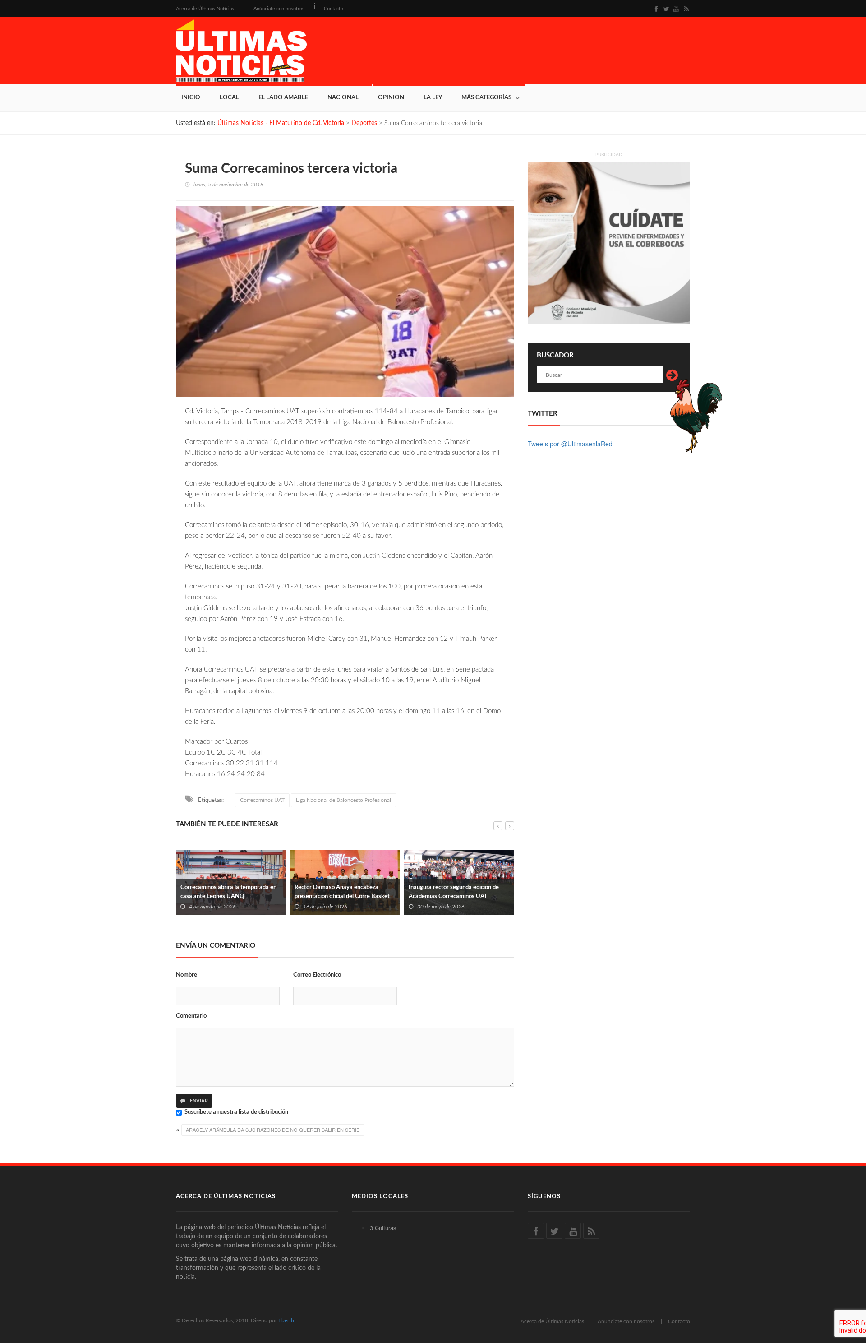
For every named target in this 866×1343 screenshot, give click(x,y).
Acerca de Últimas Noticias (205, 8)
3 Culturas (383, 1227)
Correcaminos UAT (262, 800)
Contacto (333, 8)
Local (229, 98)
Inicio (190, 98)
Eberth (286, 1320)
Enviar (198, 1100)
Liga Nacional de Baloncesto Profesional (343, 800)
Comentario (191, 1016)
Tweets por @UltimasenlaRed (570, 443)
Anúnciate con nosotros (278, 8)
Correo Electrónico (317, 975)
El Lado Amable (283, 98)
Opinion (391, 98)
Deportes (364, 123)
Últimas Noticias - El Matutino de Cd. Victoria (280, 123)
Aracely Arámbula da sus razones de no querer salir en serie (272, 1129)
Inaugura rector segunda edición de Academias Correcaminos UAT (340, 892)
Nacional (343, 98)
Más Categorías (486, 98)
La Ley (433, 98)
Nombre (186, 975)
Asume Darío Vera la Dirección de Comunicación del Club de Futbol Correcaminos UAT (452, 896)
